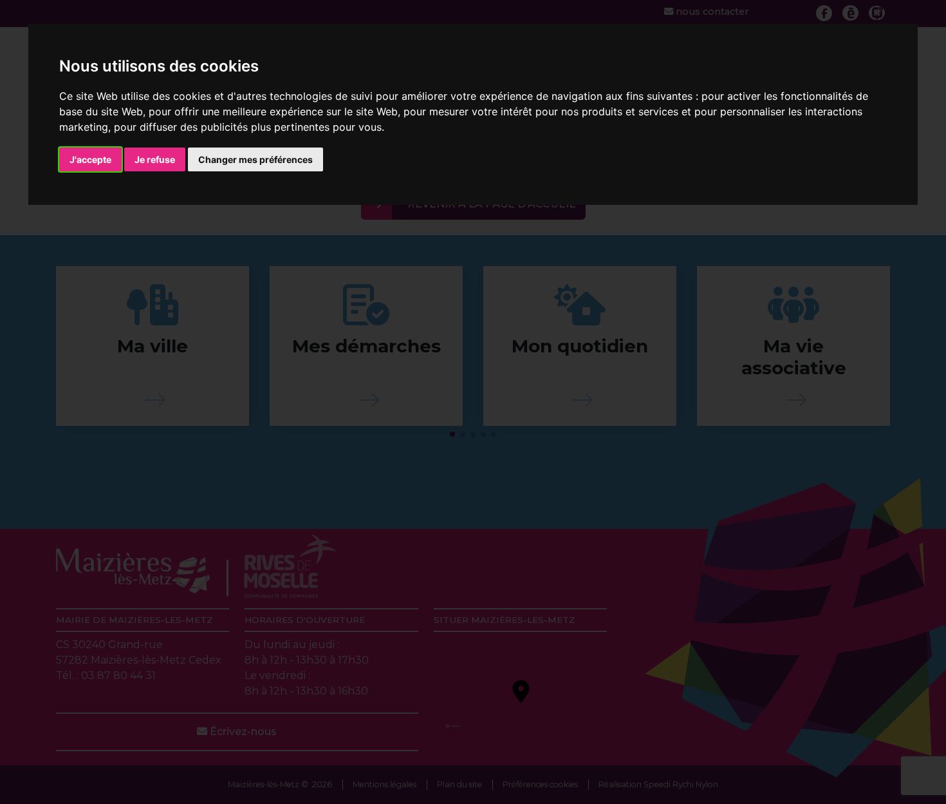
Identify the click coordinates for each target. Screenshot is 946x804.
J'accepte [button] (90, 159)
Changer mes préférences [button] (255, 159)
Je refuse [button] (154, 159)
